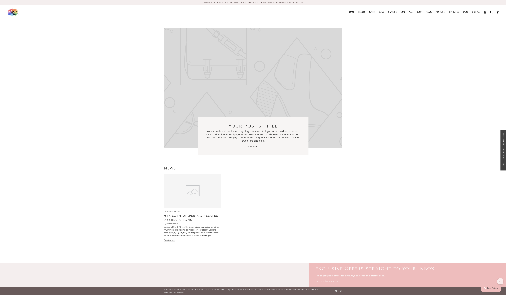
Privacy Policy (292, 290)
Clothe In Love (173, 290)
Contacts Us (206, 290)
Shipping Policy (245, 290)
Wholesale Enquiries (225, 290)
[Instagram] (341, 291)
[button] (351, 12)
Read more (253, 147)
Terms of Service (310, 290)
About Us (193, 290)
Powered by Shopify (174, 292)
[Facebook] (336, 291)
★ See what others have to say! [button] (503, 150)
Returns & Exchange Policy (269, 290)
